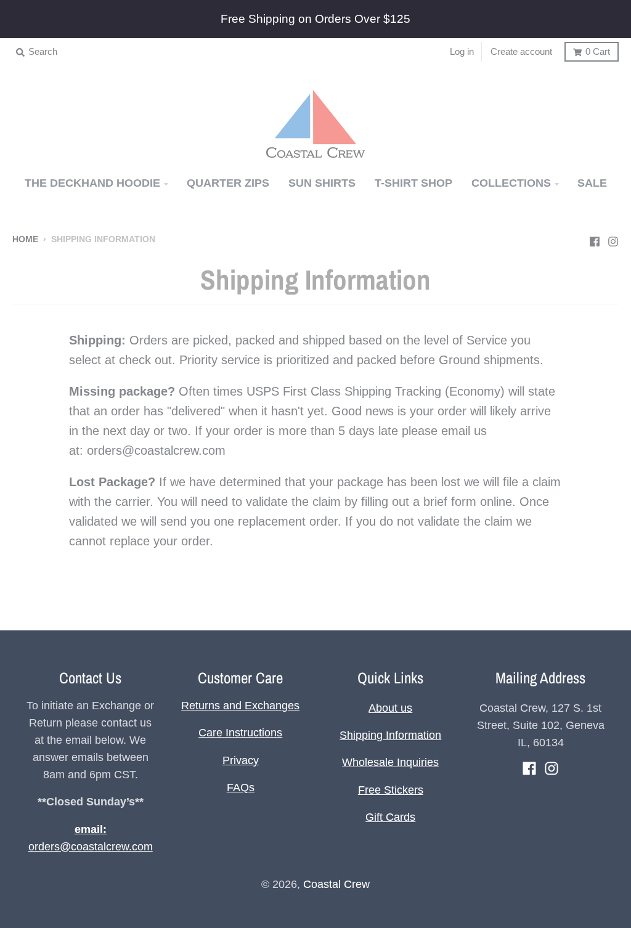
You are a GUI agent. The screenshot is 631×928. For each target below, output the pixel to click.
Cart (597, 51)
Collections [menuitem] (511, 183)
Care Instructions (240, 733)
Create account (521, 51)
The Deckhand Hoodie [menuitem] (92, 183)
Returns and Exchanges (240, 705)
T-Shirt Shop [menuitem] (413, 183)
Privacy (240, 760)
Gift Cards (390, 817)
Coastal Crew (336, 884)
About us (390, 708)
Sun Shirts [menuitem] (322, 183)
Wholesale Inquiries (390, 762)
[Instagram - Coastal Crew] (613, 238)
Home (25, 239)
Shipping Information (390, 735)
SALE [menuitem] (592, 183)
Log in (462, 51)
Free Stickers (390, 790)
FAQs (240, 787)
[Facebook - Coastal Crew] (594, 238)
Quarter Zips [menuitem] (228, 183)
